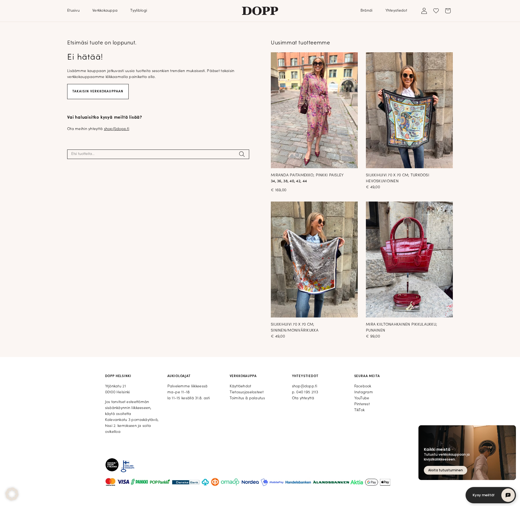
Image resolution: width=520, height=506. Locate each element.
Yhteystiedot (396, 11)
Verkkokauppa (105, 11)
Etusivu (73, 11)
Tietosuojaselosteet (247, 392)
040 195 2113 (307, 392)
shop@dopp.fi (116, 129)
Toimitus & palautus (247, 398)
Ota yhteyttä (303, 398)
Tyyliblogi (138, 11)
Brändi (366, 11)
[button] (12, 494)
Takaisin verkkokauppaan (97, 91)
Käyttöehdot (240, 386)
